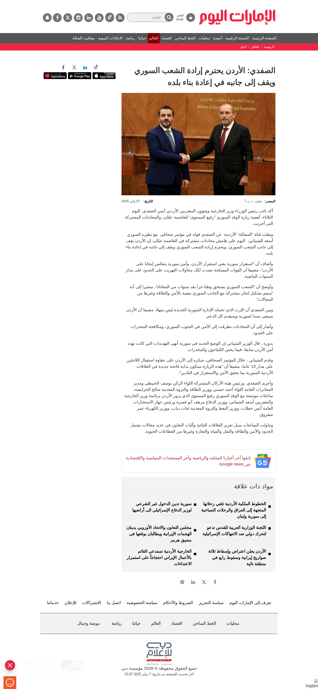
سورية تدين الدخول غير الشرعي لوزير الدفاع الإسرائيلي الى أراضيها (162, 506)
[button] (169, 17)
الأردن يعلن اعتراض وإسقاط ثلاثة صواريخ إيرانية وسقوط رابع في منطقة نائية (237, 557)
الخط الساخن (185, 38)
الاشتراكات (91, 602)
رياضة (130, 38)
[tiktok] (109, 17)
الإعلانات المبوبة (110, 38)
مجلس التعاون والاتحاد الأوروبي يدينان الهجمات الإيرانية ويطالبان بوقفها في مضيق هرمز (159, 533)
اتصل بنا (114, 602)
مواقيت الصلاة (84, 38)
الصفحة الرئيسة (264, 38)
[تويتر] (67, 17)
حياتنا (142, 38)
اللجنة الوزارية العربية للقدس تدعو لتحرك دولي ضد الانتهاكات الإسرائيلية (234, 530)
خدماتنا (53, 602)
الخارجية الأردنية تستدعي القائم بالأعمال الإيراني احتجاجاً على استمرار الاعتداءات (159, 557)
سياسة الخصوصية (142, 602)
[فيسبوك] (57, 17)
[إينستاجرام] (78, 17)
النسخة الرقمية (237, 38)
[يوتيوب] (99, 17)
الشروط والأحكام (178, 602)
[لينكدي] (88, 17)
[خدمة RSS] (120, 17)
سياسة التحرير (211, 602)
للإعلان (70, 602)
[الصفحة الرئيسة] (237, 2)
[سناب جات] (47, 17)
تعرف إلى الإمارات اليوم (250, 602)
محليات (204, 38)
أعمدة (217, 38)
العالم (153, 38)
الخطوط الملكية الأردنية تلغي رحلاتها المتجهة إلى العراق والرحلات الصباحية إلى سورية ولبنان (233, 510)
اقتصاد (167, 38)
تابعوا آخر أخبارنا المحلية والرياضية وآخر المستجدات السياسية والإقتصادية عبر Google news (188, 461)
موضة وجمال (88, 623)
